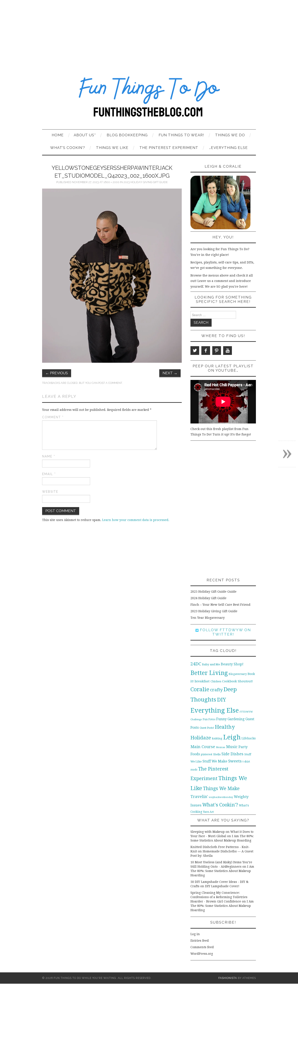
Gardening (236, 719)
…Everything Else (228, 147)
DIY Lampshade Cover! (222, 886)
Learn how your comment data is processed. (135, 520)
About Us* (85, 135)
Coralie (199, 689)
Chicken (216, 681)
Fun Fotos (209, 719)
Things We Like (112, 147)
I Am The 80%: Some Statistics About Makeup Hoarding (222, 871)
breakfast (202, 681)
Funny (221, 719)
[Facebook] (205, 350)
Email (49, 474)
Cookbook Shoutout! (237, 681)
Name (48, 456)
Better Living (209, 673)
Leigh (232, 737)
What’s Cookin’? (67, 147)
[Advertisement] (149, 32)
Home (58, 135)
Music (232, 746)
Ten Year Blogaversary (207, 617)
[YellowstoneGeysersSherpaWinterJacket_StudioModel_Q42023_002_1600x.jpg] (112, 275)
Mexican (220, 747)
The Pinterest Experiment (168, 147)
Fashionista (227, 978)
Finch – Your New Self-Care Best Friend (220, 604)
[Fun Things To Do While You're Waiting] (149, 99)
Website (50, 491)
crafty (216, 689)
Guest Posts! (207, 727)
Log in (195, 934)
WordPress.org (201, 953)
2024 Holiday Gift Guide (208, 598)
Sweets (235, 761)
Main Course (202, 746)
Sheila (217, 754)
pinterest (206, 754)
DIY (221, 700)
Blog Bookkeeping (127, 135)
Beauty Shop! (232, 664)
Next (170, 373)
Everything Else (214, 710)
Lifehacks (248, 738)
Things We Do (230, 135)
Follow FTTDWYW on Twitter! (225, 632)
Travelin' (199, 796)
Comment (53, 417)
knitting (217, 738)
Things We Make (221, 788)
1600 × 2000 (111, 182)
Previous (56, 373)
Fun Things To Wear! (181, 135)
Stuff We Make (214, 761)
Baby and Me (211, 664)
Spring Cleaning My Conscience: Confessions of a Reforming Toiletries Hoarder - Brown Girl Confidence (218, 897)
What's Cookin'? (220, 805)
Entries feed (199, 940)
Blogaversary (238, 674)
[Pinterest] (216, 350)
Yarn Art (208, 811)
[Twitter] (194, 350)
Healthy (225, 727)
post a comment (110, 383)
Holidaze (200, 737)
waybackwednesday (221, 797)
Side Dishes (232, 754)
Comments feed (202, 947)
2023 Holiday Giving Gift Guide (145, 182)
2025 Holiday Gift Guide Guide (213, 591)
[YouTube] (227, 350)
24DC (195, 663)
